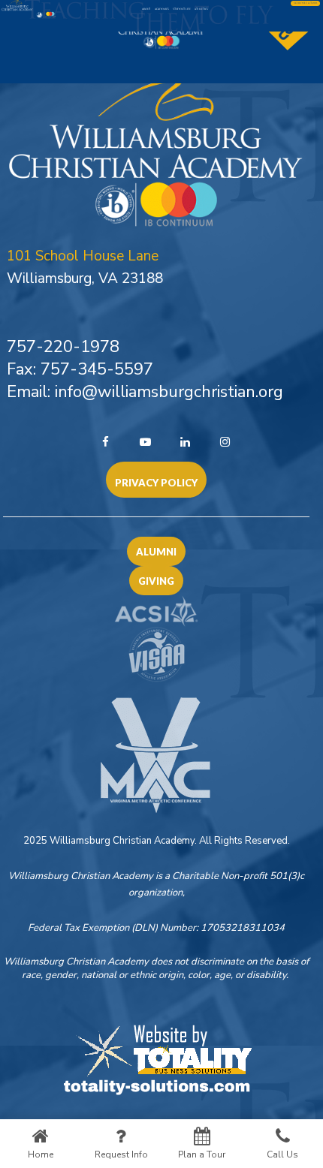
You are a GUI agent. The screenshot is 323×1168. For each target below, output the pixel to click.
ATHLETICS (201, 9)
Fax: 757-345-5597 (80, 369)
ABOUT (146, 9)
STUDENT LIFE (182, 9)
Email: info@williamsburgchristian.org (145, 392)
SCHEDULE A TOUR (305, 3)
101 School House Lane (82, 256)
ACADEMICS (162, 9)
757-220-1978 (63, 347)
